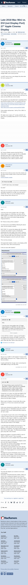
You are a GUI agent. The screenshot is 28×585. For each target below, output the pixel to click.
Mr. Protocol (5, 32)
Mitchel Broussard (4, 545)
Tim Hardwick (17, 545)
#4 (26, 170)
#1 (26, 48)
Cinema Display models (6, 177)
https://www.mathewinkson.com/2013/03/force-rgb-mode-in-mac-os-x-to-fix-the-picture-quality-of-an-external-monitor (13, 104)
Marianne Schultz (17, 550)
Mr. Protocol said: (6, 181)
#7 (26, 354)
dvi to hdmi (13, 34)
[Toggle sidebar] (26, 6)
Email (2, 538)
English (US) (10, 573)
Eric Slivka (16, 535)
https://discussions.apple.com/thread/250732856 (13, 107)
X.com (5, 538)
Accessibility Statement (13, 569)
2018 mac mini (21, 32)
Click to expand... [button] (14, 333)
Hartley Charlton (4, 550)
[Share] (24, 48)
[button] (2, 2)
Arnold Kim (3, 535)
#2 (26, 89)
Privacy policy (4, 569)
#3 (26, 149)
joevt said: (4, 382)
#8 (26, 378)
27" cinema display (5, 34)
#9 (26, 469)
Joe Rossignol (17, 540)
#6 (26, 316)
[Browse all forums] (22, 6)
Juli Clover (3, 540)
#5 (26, 206)
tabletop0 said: (5, 319)
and (8, 342)
